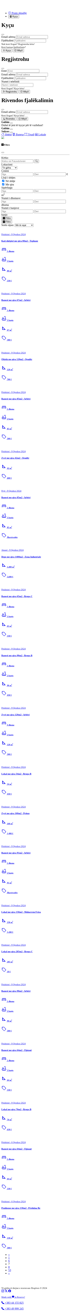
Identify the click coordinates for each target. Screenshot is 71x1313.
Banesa (19, 134)
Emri (4, 70)
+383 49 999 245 (14, 1308)
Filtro (8, 218)
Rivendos (10, 118)
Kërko (4, 157)
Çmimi (5, 170)
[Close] (2, 34)
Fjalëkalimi (7, 40)
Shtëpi (8, 134)
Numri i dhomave (11, 198)
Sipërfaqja (6, 187)
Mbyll (20, 50)
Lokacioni (6, 164)
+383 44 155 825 (14, 1302)
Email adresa (8, 36)
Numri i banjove (10, 207)
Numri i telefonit (10, 81)
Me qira (10, 184)
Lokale (42, 134)
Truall (30, 134)
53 (9, 1270)
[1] (36, 161)
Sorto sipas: (7, 225)
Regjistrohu (11, 91)
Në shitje (10, 181)
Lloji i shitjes (8, 177)
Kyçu (8, 50)
